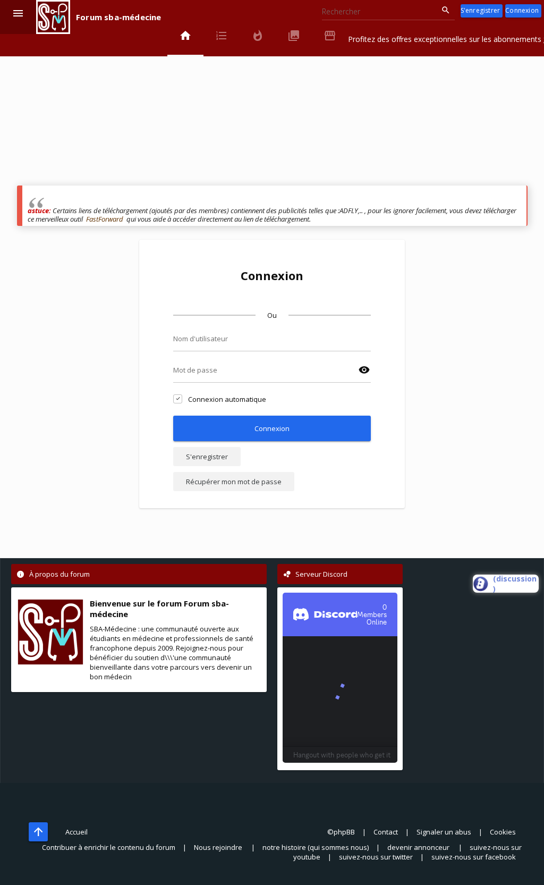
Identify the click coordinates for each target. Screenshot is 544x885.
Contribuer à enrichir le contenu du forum (108, 847)
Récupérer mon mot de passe (234, 481)
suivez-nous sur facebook (473, 857)
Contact (385, 832)
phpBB (344, 832)
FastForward (104, 219)
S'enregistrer (480, 10)
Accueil (76, 832)
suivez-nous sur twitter (376, 857)
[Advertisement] (272, 111)
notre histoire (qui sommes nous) (315, 847)
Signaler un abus (443, 832)
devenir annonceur (419, 847)
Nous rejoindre (219, 847)
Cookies (503, 832)
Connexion (522, 10)
